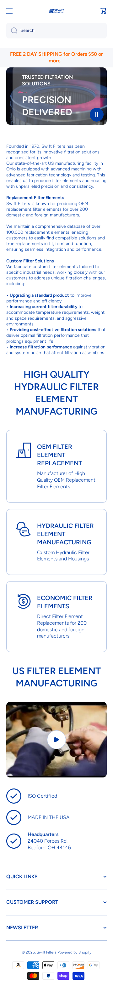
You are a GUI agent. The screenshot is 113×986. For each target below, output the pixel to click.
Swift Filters (46, 952)
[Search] (11, 30)
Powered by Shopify (74, 952)
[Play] (56, 739)
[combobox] (56, 30)
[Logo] (56, 11)
